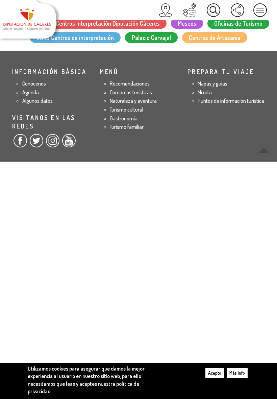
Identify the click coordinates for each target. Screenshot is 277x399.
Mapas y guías (212, 83)
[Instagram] (53, 143)
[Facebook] (20, 143)
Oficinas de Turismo (238, 23)
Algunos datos (37, 100)
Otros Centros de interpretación (75, 37)
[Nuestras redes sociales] (237, 10)
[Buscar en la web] (213, 10)
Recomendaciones (130, 83)
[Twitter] (36, 143)
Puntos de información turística (231, 100)
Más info (237, 373)
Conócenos (34, 83)
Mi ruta (205, 92)
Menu (260, 10)
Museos (187, 23)
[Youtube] (69, 143)
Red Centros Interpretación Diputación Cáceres (102, 23)
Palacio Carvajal (151, 37)
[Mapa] (165, 10)
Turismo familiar (127, 126)
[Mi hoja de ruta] (189, 10)
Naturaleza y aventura (133, 100)
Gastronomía (123, 118)
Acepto (214, 373)
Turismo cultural (126, 109)
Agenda (30, 92)
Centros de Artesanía (215, 37)
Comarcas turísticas (131, 92)
